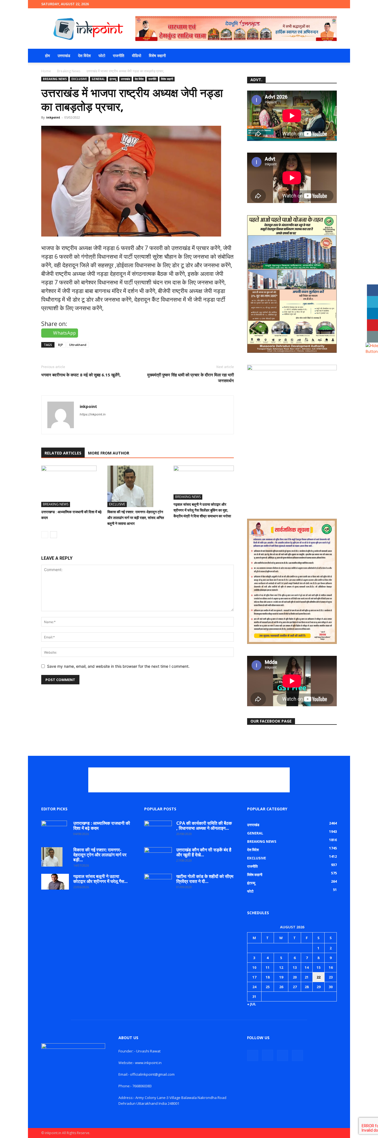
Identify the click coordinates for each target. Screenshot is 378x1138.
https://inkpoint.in (92, 414)
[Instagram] (314, 4)
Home (46, 71)
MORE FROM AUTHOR (108, 453)
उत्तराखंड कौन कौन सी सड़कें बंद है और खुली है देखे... (203, 852)
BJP (60, 345)
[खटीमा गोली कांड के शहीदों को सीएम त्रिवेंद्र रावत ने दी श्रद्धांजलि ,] (158, 883)
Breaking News (68, 71)
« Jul (251, 1003)
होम (47, 55)
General (98, 79)
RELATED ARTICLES (63, 453)
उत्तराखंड (64, 55)
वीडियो (136, 55)
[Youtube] (332, 4)
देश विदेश (84, 55)
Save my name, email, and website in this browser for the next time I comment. (118, 666)
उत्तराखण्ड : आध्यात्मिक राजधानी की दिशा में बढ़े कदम (101, 825)
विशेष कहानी (157, 55)
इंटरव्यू (113, 79)
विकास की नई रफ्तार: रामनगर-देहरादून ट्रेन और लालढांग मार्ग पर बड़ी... (99, 855)
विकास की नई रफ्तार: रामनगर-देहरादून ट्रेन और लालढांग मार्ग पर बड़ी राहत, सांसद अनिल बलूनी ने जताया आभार (135, 517)
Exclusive (79, 79)
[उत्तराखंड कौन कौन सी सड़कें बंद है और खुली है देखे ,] (158, 857)
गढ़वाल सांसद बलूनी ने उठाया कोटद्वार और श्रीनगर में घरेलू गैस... (100, 878)
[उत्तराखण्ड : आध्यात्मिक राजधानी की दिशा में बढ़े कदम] (71, 486)
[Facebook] (305, 4)
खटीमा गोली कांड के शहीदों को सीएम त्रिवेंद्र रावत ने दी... (204, 878)
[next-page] (53, 534)
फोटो (102, 55)
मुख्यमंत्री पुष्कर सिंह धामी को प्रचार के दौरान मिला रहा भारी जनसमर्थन (190, 377)
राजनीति (118, 55)
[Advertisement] (189, 779)
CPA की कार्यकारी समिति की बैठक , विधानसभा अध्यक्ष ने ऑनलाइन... (204, 825)
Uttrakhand (77, 345)
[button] (330, 56)
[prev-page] (44, 534)
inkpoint (53, 117)
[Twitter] (323, 4)
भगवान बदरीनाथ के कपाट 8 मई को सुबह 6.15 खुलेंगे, (81, 374)
